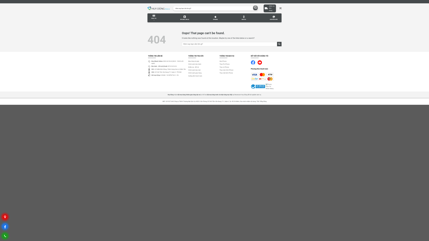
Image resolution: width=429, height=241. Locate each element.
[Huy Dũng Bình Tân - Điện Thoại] (158, 8)
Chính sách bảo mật (194, 70)
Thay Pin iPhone (224, 64)
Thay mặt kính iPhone (226, 73)
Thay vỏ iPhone (224, 67)
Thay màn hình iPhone (226, 70)
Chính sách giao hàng (195, 73)
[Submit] (255, 7)
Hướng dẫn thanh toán (195, 76)
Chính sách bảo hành (194, 64)
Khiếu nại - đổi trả (193, 67)
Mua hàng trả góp (193, 61)
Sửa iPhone (223, 61)
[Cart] (280, 8)
